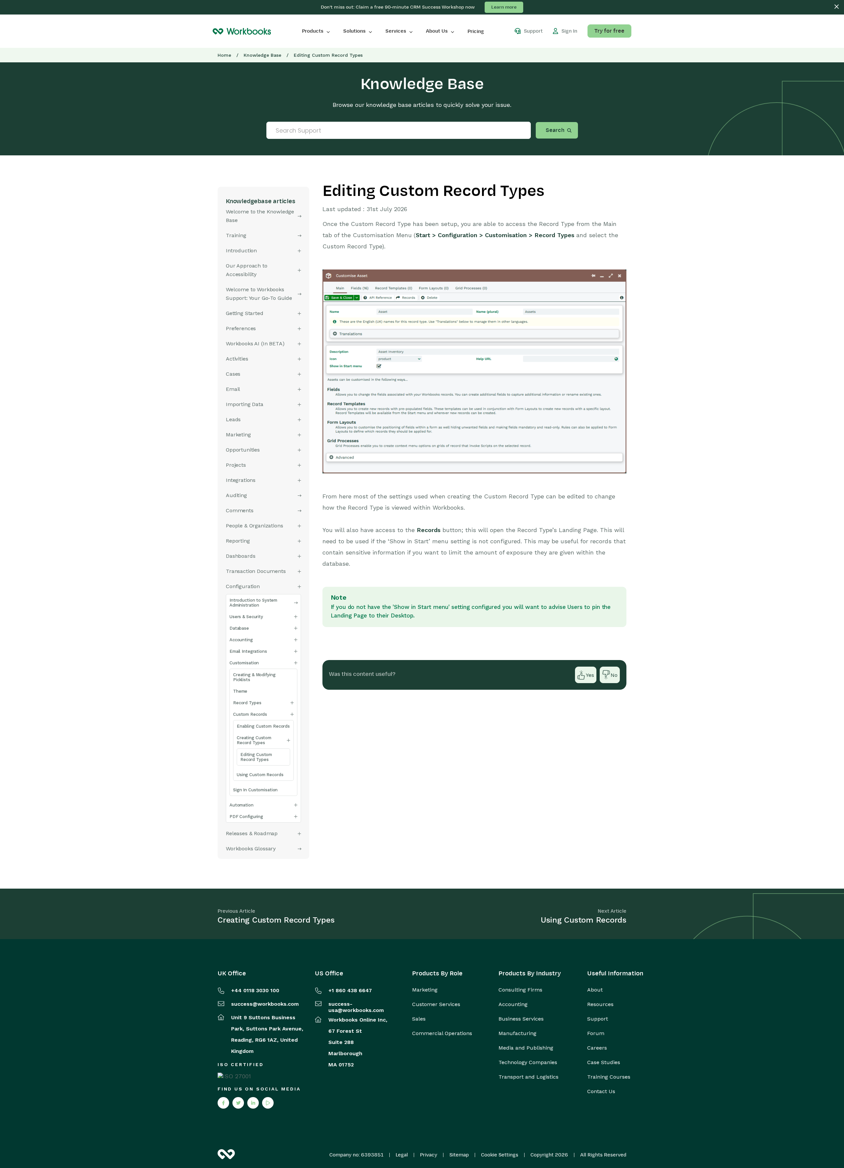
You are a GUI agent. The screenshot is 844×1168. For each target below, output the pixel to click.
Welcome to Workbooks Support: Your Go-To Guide (259, 293)
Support (597, 1019)
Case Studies (603, 1062)
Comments (240, 510)
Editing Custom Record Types (256, 757)
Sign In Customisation (255, 789)
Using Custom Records (260, 774)
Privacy (428, 1154)
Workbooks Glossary (251, 848)
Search (555, 130)
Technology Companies (527, 1062)
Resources (600, 1004)
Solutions (354, 31)
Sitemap (459, 1154)
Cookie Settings (499, 1154)
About (595, 990)
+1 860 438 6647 (350, 990)
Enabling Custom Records (263, 726)
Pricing (475, 31)
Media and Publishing (525, 1048)
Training (236, 235)
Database (239, 628)
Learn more (504, 7)
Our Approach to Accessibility (246, 270)
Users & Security (246, 616)
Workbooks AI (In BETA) (255, 343)
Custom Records (250, 714)
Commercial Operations (442, 1033)
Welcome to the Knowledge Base (260, 215)
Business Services (521, 1019)
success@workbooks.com (265, 1004)
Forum (595, 1033)
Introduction (241, 250)
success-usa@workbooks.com (356, 1007)
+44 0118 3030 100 (255, 990)
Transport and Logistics (528, 1077)
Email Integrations (248, 651)
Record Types (247, 702)
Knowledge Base (262, 55)
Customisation (244, 662)
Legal (402, 1154)
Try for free (609, 31)
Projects (236, 465)
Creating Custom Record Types (254, 740)
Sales (419, 1019)
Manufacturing (517, 1033)
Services (395, 31)
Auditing (236, 495)
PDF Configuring (246, 816)
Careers (597, 1048)
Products (312, 31)
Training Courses (608, 1077)
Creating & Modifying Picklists (254, 677)
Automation (241, 805)
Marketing (424, 990)
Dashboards (240, 556)
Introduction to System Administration (253, 603)
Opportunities (243, 450)
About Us (437, 31)
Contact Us (601, 1091)
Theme (240, 691)
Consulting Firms (520, 990)
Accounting (241, 639)
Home (224, 55)
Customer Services (436, 1004)
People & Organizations (254, 525)
